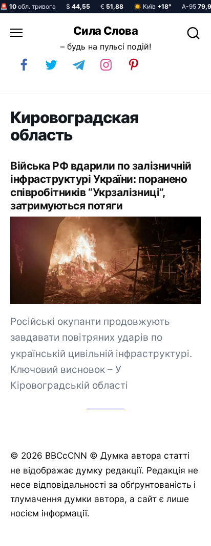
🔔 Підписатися (86, 533)
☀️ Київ (153, 6)
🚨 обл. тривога (28, 6)
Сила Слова (105, 30)
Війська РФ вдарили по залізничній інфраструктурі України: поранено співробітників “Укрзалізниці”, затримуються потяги (101, 185)
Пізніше (180, 534)
